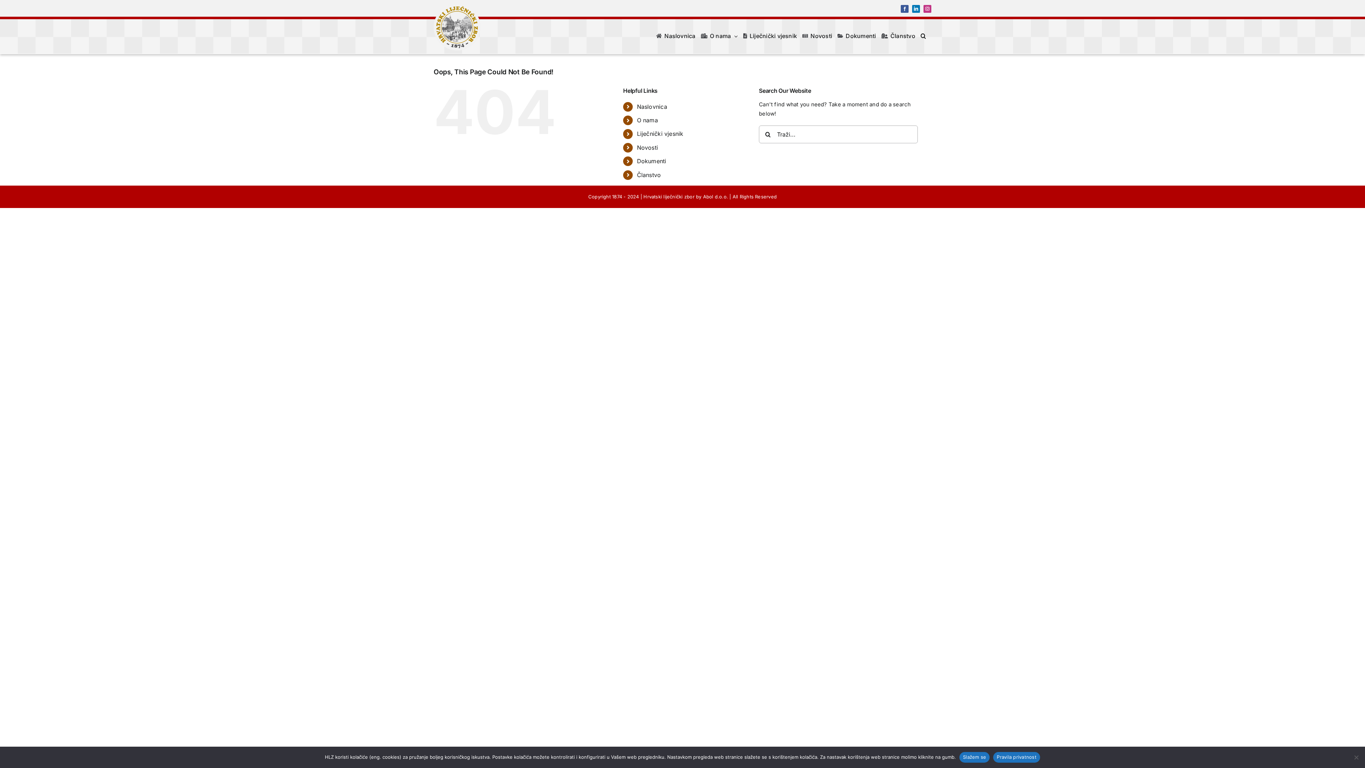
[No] (1356, 757)
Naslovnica (652, 106)
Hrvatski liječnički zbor (668, 196)
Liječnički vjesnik (660, 133)
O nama (647, 120)
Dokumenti (652, 161)
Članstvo (649, 174)
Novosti (647, 147)
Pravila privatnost (1017, 757)
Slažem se (974, 757)
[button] (923, 36)
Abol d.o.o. (715, 196)
